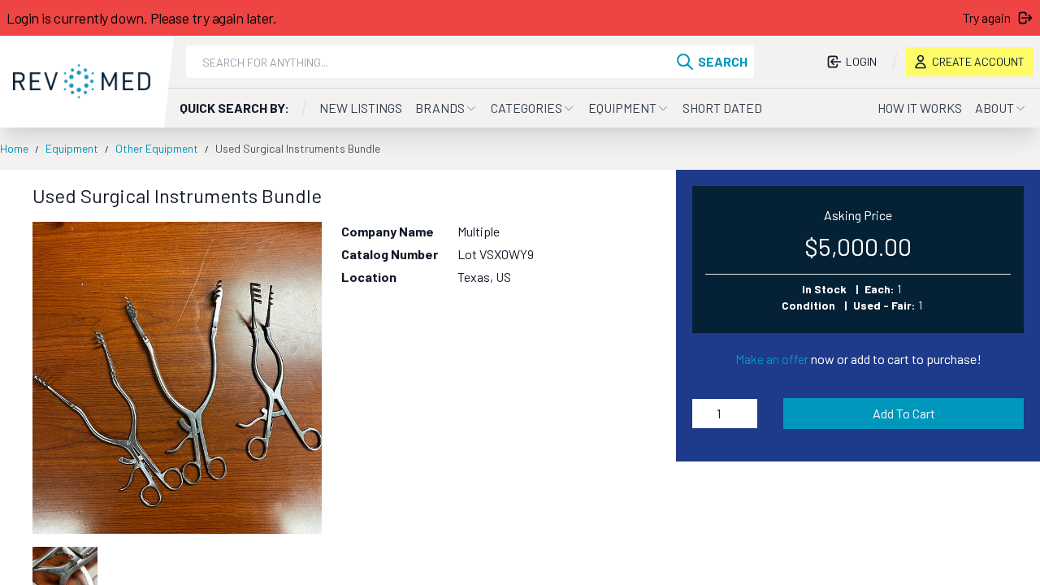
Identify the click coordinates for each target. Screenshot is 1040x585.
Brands (440, 107)
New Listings (360, 107)
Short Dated (722, 107)
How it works (920, 107)
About (994, 107)
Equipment (622, 107)
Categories (526, 107)
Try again (987, 17)
